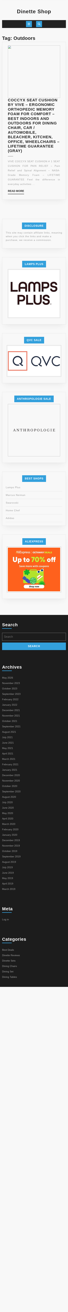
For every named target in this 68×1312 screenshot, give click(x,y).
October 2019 (9, 851)
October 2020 (9, 786)
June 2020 (8, 807)
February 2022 (10, 699)
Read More (16, 191)
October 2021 (9, 721)
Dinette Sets (9, 960)
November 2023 (11, 683)
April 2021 (7, 753)
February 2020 (10, 829)
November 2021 (11, 715)
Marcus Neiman (15, 495)
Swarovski (12, 502)
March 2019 (8, 889)
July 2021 (7, 737)
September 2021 (11, 726)
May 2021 (7, 748)
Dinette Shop (34, 11)
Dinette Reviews (11, 955)
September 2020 (11, 791)
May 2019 (7, 878)
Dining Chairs (9, 966)
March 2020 (8, 824)
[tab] (29, 24)
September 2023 (11, 694)
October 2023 (9, 688)
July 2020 (7, 802)
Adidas (10, 518)
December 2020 (11, 775)
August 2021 (9, 731)
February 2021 (10, 764)
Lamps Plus (13, 487)
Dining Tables (9, 977)
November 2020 (11, 780)
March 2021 (8, 759)
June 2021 (8, 742)
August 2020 (9, 796)
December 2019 (11, 840)
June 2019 (8, 872)
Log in (5, 919)
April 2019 (7, 883)
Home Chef (13, 510)
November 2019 (11, 845)
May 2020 (7, 813)
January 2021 (9, 769)
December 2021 (11, 710)
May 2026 (7, 677)
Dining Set (7, 971)
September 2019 (11, 856)
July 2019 (7, 867)
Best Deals (8, 949)
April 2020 (7, 818)
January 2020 (9, 834)
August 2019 (9, 862)
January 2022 (9, 704)
